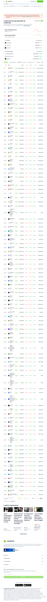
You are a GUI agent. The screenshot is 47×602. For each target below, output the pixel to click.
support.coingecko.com (27, 16)
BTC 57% (35, 6)
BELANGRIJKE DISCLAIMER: (9, 588)
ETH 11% (39, 6)
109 (33, 498)
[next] (36, 498)
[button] (23, 534)
